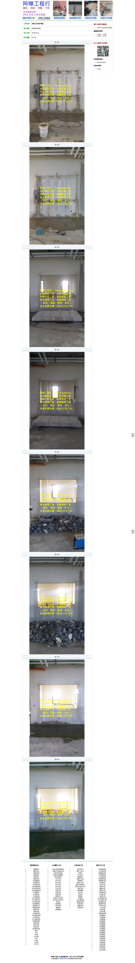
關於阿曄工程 (29, 18)
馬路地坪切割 (91, 18)
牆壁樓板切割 (75, 18)
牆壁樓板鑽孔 (60, 18)
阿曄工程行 (63, 958)
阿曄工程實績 (44, 18)
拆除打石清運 (106, 18)
